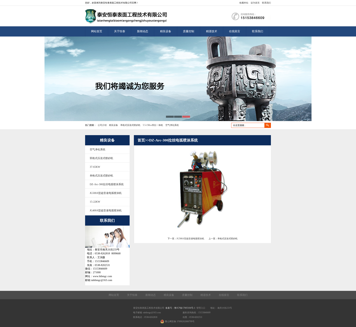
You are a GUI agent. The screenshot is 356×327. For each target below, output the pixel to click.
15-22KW (95, 201)
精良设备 (165, 31)
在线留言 (234, 31)
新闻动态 (142, 31)
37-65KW (95, 167)
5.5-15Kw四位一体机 (153, 125)
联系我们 (266, 2)
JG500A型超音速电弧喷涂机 (106, 193)
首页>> (143, 140)
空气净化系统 (172, 125)
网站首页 (96, 31)
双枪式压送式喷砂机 (101, 158)
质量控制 (188, 31)
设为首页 (255, 2)
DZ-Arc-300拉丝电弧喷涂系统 (107, 184)
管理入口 (200, 308)
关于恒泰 (119, 31)
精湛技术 (211, 31)
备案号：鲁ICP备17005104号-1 (180, 308)
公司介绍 (102, 125)
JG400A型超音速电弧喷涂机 (106, 210)
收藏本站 (243, 2)
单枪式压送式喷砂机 (130, 125)
